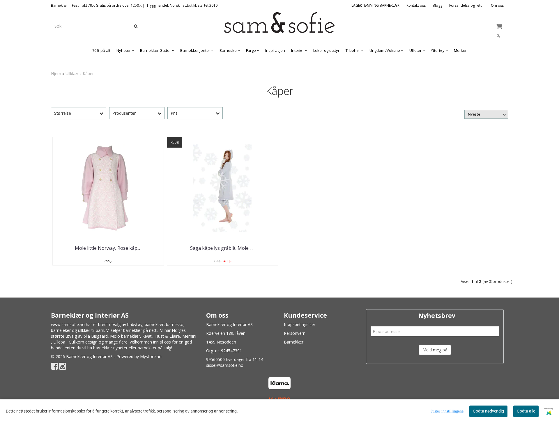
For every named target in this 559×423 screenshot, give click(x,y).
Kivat (147, 336)
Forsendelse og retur (466, 5)
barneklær (154, 324)
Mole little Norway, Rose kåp (108, 248)
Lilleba (59, 342)
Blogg (437, 5)
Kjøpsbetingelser (299, 324)
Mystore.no (151, 356)
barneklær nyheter (110, 348)
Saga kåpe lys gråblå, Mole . (222, 248)
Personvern (294, 333)
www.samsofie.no (68, 324)
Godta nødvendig (488, 411)
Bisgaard (99, 336)
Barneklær (293, 342)
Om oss (497, 5)
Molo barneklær (125, 336)
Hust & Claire (167, 336)
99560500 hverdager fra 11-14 (234, 359)
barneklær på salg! (155, 348)
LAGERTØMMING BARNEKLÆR (375, 5)
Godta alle (526, 411)
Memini (189, 336)
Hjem (56, 73)
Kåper (88, 73)
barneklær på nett (140, 330)
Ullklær (72, 73)
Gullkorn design (83, 342)
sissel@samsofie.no (224, 365)
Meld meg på (434, 350)
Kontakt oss (416, 5)
